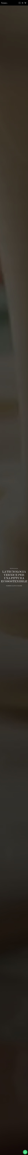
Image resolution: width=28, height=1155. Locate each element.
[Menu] (22, 3)
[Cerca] (19, 3)
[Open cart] (25, 2)
